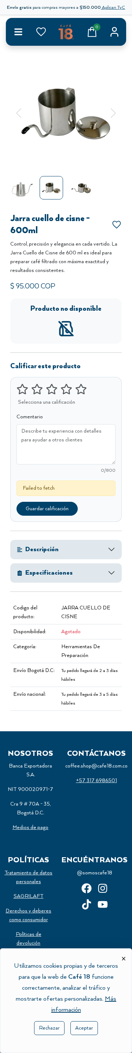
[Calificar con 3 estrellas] (52, 389)
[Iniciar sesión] (114, 32)
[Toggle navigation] (18, 32)
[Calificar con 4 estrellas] (66, 389)
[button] (18, 113)
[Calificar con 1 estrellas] (22, 389)
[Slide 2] (66, 158)
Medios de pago (30, 827)
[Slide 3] (79, 158)
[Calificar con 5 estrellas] (81, 389)
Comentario (29, 417)
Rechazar (49, 1028)
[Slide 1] (52, 158)
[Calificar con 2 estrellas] (37, 389)
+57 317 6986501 (96, 781)
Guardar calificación (47, 509)
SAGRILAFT (29, 896)
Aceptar (84, 1028)
